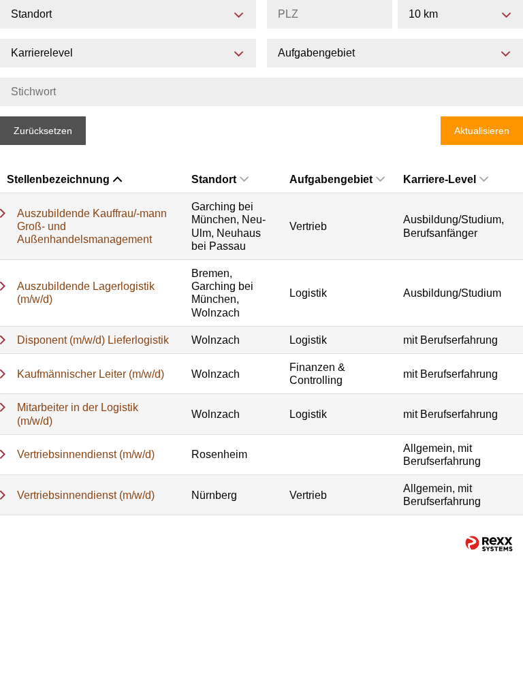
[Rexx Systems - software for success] (489, 543)
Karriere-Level (439, 179)
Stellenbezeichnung (58, 179)
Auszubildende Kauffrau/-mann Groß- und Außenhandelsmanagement (92, 226)
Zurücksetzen (43, 130)
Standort (213, 179)
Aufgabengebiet (331, 179)
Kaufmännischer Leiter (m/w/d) (90, 374)
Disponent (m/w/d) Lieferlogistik (93, 340)
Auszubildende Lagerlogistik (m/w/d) (86, 292)
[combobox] (460, 14)
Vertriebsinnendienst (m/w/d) (86, 454)
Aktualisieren (481, 130)
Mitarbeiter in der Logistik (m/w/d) (77, 414)
